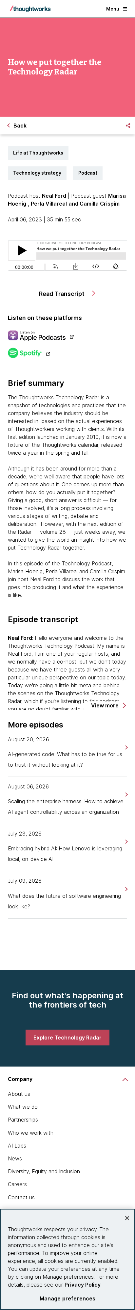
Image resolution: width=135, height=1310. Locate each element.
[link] (126, 747)
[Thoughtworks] (30, 9)
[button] (108, 705)
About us (19, 1094)
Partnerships (23, 1119)
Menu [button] (112, 9)
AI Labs (17, 1145)
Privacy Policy (83, 1284)
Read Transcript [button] (62, 293)
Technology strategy (37, 173)
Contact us (21, 1197)
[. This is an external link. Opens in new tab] (67, 336)
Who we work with (30, 1132)
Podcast (87, 173)
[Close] (127, 1218)
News (15, 1158)
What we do (23, 1106)
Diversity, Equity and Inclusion (44, 1171)
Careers (17, 1184)
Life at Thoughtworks (38, 153)
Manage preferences (68, 1299)
